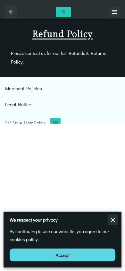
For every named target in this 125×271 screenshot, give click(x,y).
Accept (63, 255)
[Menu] (115, 12)
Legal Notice (18, 104)
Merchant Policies (23, 88)
